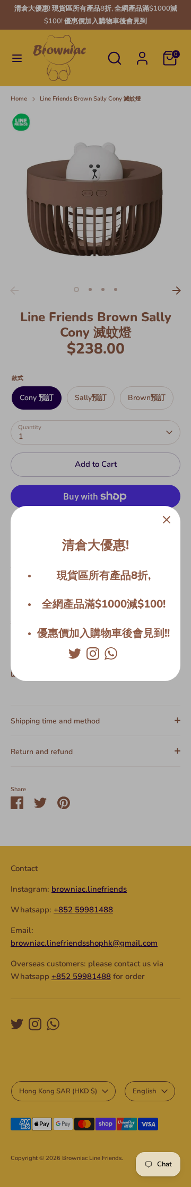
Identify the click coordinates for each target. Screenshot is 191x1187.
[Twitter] (74, 653)
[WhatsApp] (111, 653)
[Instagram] (92, 653)
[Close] (166, 519)
